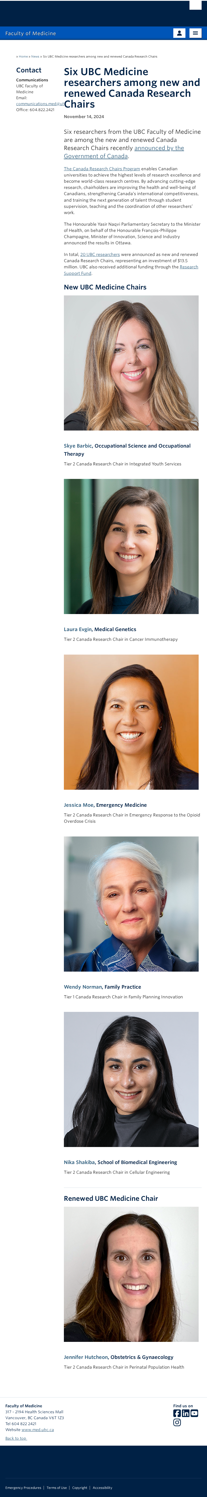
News (35, 56)
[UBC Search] (195, 7)
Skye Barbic (78, 446)
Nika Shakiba (79, 1162)
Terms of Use (57, 1488)
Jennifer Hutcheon (86, 1357)
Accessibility (102, 1488)
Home (23, 56)
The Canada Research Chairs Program (102, 168)
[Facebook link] (177, 1415)
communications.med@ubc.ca (44, 104)
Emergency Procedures (23, 1488)
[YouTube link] (194, 1415)
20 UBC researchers (100, 254)
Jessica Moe (79, 805)
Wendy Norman (83, 987)
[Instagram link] (177, 1424)
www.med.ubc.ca (38, 1430)
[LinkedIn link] (185, 1415)
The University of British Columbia (88, 11)
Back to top (16, 1438)
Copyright (79, 1488)
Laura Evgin (78, 629)
